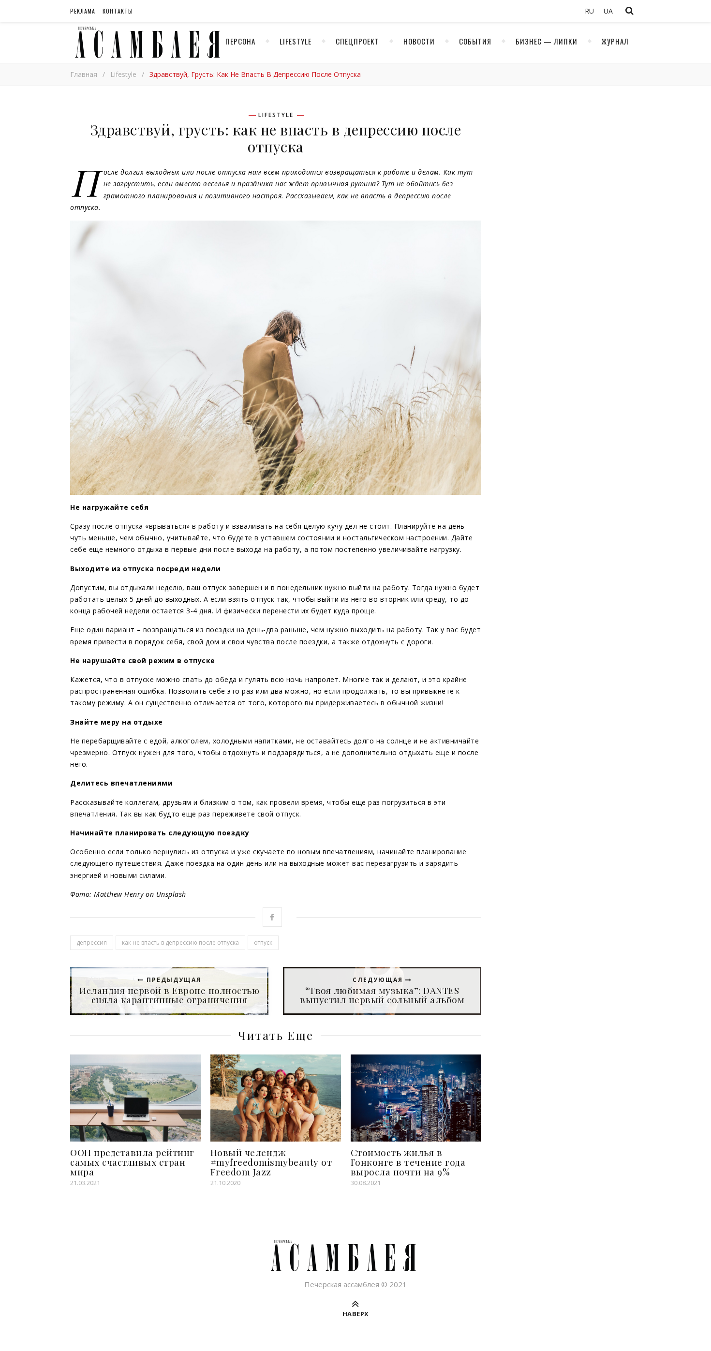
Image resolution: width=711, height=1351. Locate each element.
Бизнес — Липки (547, 41)
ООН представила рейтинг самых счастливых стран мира (132, 1162)
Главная (83, 74)
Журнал (615, 41)
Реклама (82, 11)
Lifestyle (295, 41)
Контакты (118, 11)
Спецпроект (357, 41)
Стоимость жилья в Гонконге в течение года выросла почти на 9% (408, 1162)
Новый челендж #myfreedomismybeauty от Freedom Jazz (271, 1162)
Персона (240, 41)
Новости (419, 41)
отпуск (263, 942)
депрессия (91, 942)
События (475, 41)
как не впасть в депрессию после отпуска (180, 942)
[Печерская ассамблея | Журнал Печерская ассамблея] (145, 42)
